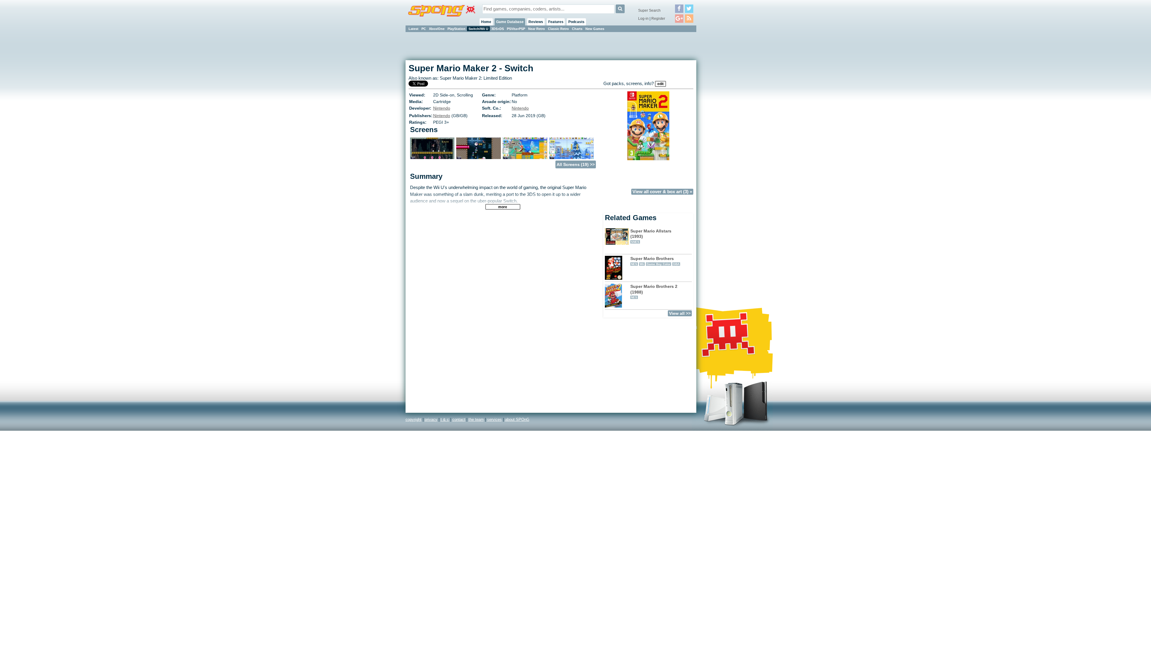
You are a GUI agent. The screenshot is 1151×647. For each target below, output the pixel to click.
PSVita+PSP (516, 29)
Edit (660, 84)
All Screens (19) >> (576, 164)
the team (476, 419)
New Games (594, 29)
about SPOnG (517, 419)
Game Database (510, 22)
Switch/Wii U (478, 29)
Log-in (643, 18)
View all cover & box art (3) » (662, 191)
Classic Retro (558, 29)
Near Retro (536, 29)
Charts (577, 29)
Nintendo (441, 108)
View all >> (680, 313)
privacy (431, 419)
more (502, 207)
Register (658, 18)
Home (486, 22)
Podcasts (576, 22)
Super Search (649, 10)
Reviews (535, 22)
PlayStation (456, 29)
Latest (413, 29)
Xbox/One (437, 29)
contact (458, 419)
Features (556, 22)
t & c (445, 419)
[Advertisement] (723, 123)
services (494, 419)
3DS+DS (497, 29)
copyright (413, 419)
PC (423, 29)
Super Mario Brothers (655, 261)
